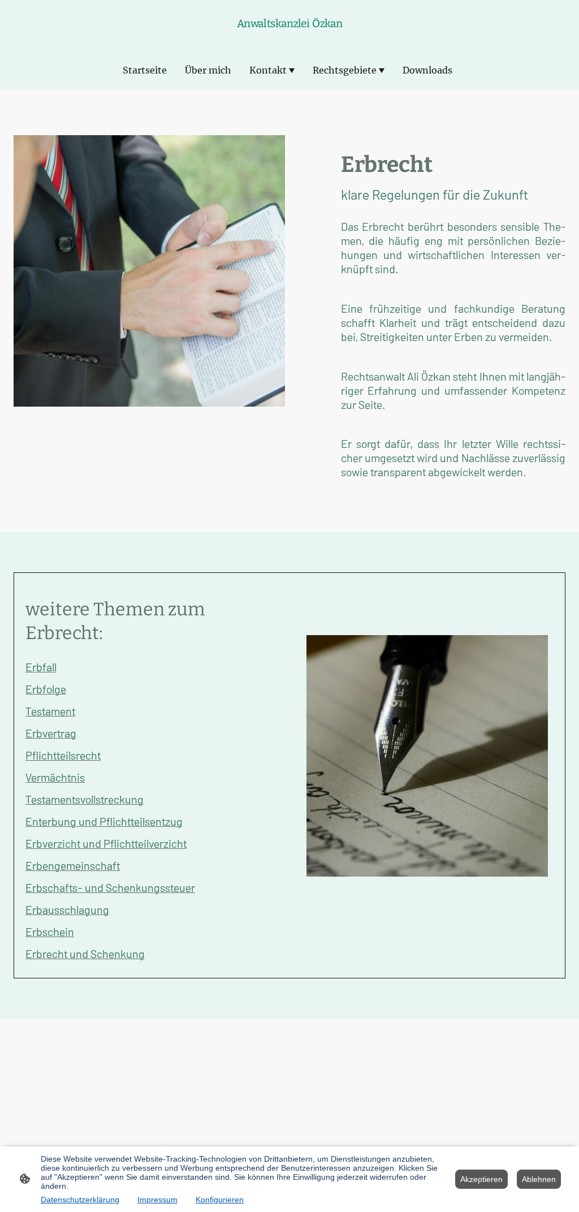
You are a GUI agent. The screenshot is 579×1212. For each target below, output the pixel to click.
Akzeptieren (481, 1179)
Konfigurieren (220, 1199)
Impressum (157, 1199)
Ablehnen (539, 1179)
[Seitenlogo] (290, 36)
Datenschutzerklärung (80, 1199)
